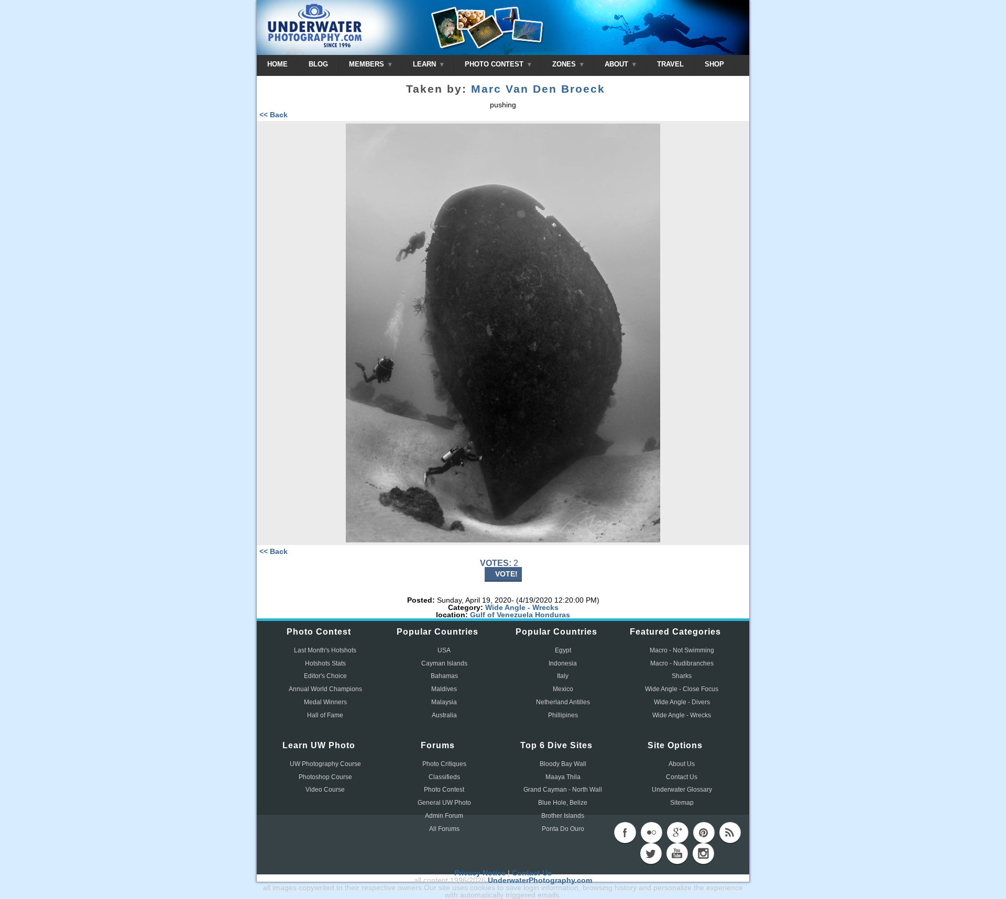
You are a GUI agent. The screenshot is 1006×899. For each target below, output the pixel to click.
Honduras (552, 615)
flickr (651, 832)
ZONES (565, 64)
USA (444, 650)
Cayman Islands (444, 663)
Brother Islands (562, 815)
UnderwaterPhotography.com (540, 880)
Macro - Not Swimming (682, 650)
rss (729, 832)
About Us (682, 764)
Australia (444, 715)
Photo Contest (444, 789)
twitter (650, 853)
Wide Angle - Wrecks (522, 607)
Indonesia (563, 663)
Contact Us (681, 777)
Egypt (563, 650)
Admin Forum (444, 815)
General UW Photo (444, 802)
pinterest (703, 832)
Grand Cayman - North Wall (562, 789)
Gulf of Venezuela (501, 615)
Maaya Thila (563, 777)
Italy (562, 676)
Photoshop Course (325, 777)
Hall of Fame (325, 715)
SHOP (714, 64)
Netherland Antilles (563, 702)
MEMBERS (367, 64)
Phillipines (563, 715)
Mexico (563, 689)
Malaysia (444, 702)
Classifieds (444, 777)
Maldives (444, 689)
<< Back (273, 114)
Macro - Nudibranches (682, 663)
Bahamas (444, 676)
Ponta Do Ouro (563, 829)
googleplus (677, 832)
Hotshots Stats (325, 663)
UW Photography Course (325, 764)
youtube (676, 853)
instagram (703, 853)
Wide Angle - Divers (682, 702)
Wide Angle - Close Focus (681, 689)
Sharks (682, 676)
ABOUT (617, 64)
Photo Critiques (444, 764)
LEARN (425, 64)
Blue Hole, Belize (562, 802)
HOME (277, 64)
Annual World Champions (325, 689)
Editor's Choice (325, 676)
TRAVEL (670, 64)
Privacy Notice (480, 873)
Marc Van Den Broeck (538, 89)
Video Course (325, 789)
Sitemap (682, 802)
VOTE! (506, 574)
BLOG (318, 64)
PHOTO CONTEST (495, 64)
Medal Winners (325, 702)
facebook (625, 832)
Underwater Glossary (682, 789)
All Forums (444, 829)
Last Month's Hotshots (325, 650)
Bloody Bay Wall (563, 764)
